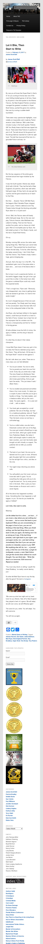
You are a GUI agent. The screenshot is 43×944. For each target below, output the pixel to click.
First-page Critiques (12, 21)
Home (8, 16)
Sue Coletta (9, 799)
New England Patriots (20, 639)
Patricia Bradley (11, 794)
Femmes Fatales (11, 908)
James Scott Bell (11, 54)
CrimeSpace (10, 896)
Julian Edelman (29, 637)
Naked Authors (11, 938)
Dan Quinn (20, 637)
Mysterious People (12, 934)
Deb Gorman (10, 806)
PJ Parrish (9, 815)
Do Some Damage (12, 905)
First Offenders (11, 910)
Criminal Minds (11, 901)
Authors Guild (10, 891)
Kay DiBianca (10, 801)
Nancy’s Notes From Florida (15, 941)
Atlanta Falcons (11, 637)
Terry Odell (9, 813)
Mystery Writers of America (15, 936)
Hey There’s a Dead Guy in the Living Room (20, 917)
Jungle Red (9, 927)
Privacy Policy (21, 25)
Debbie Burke (10, 796)
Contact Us (9, 25)
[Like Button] (9, 622)
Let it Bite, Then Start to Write (15, 46)
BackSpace (9, 893)
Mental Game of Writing (19, 634)
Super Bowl (16, 641)
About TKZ (16, 16)
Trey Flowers (33, 641)
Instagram (27, 579)
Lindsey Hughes (11, 808)
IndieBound (9, 922)
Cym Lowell (9, 903)
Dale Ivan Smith (11, 818)
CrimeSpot (9, 898)
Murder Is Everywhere (13, 929)
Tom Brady (24, 641)
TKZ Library (25, 21)
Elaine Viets (10, 820)
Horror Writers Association (15, 919)
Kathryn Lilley (10, 811)
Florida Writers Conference (15, 912)
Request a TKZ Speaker (13, 30)
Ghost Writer (10, 915)
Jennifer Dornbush (12, 804)
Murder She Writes (12, 931)
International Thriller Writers (15, 924)
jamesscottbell (12, 62)
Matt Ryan (9, 639)
